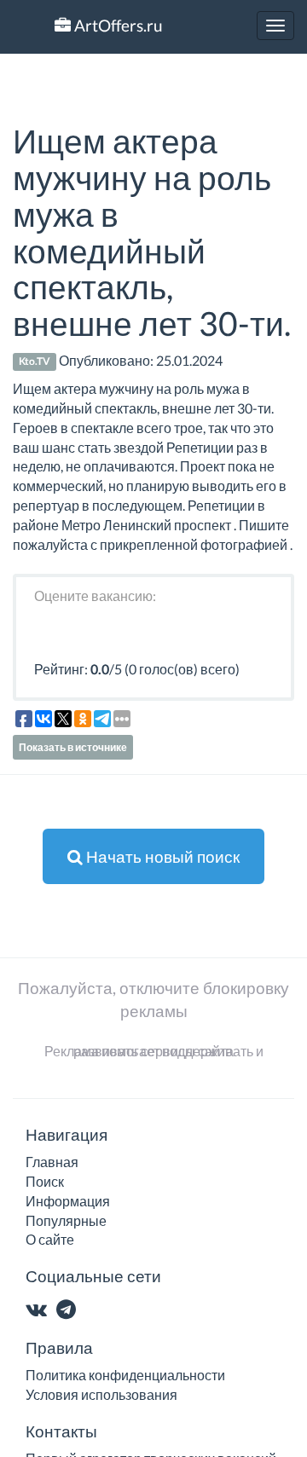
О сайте (50, 1239)
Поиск (45, 1181)
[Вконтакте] (40, 1311)
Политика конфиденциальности (125, 1375)
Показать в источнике (73, 747)
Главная (52, 1161)
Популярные (66, 1220)
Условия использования (101, 1394)
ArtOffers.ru (117, 25)
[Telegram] (69, 1311)
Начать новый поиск (161, 856)
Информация (68, 1201)
